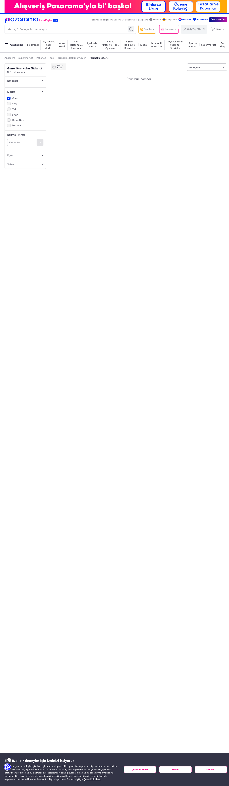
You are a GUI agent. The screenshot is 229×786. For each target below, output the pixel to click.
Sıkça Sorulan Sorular (113, 19)
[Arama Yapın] (131, 29)
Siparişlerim (142, 19)
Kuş (52, 57)
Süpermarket (25, 57)
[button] (22, 20)
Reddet (175, 769)
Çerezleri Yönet (140, 769)
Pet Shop (41, 57)
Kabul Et (210, 769)
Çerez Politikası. (92, 779)
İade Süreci (130, 19)
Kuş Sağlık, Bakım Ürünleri (72, 57)
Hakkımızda (96, 19)
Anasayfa (10, 57)
